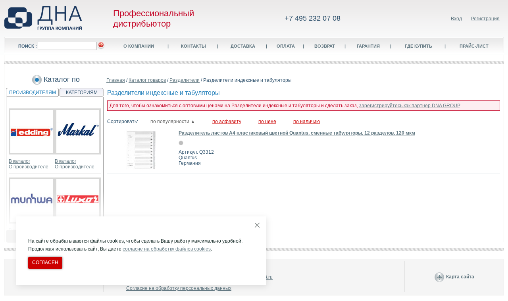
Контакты (193, 46)
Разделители (184, 80)
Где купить (418, 46)
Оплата (286, 46)
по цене (267, 121)
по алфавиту (226, 121)
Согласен (45, 262)
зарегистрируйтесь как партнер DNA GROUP (409, 105)
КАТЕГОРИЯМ (82, 92)
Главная (115, 80)
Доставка (243, 46)
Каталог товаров (147, 80)
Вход (456, 18)
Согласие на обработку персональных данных (178, 288)
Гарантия (368, 46)
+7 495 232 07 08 (313, 18)
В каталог (19, 161)
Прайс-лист (474, 46)
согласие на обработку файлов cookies (167, 249)
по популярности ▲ (172, 121)
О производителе (28, 167)
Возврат (324, 46)
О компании (138, 46)
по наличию (306, 121)
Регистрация (485, 18)
